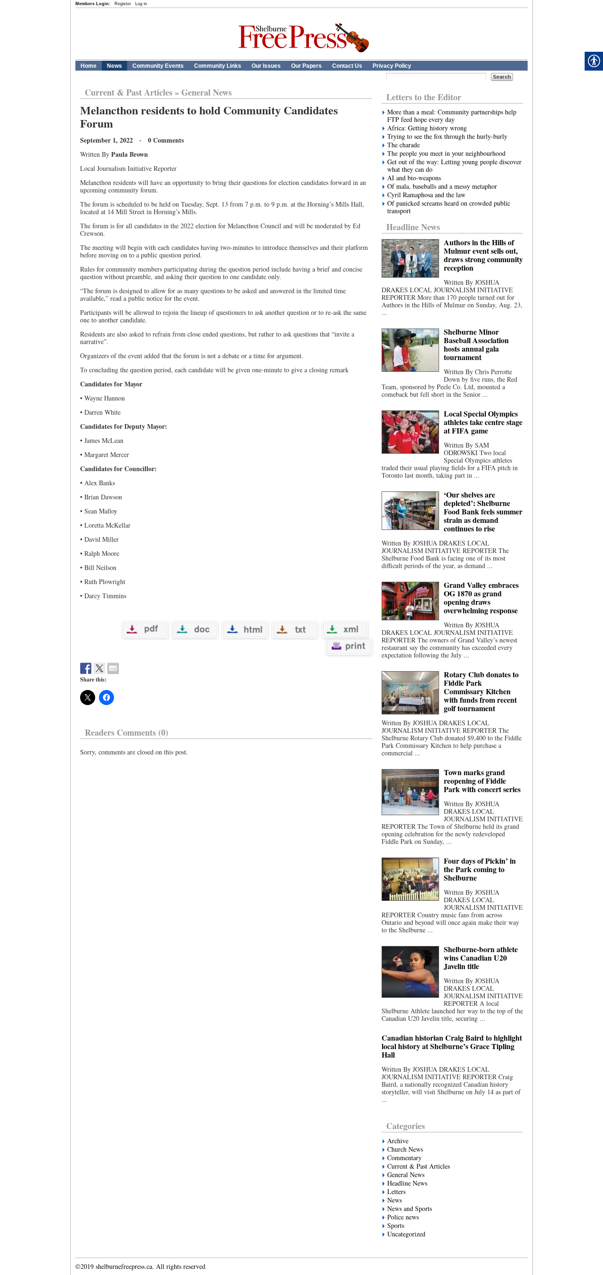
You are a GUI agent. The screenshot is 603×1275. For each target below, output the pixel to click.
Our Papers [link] (306, 66)
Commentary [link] (404, 1158)
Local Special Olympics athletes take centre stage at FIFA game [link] (483, 422)
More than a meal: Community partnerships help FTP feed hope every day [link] (451, 115)
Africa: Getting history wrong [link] (427, 128)
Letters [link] (396, 1191)
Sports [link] (395, 1225)
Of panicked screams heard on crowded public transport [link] (448, 207)
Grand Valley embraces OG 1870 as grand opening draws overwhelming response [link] (481, 597)
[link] (307, 57)
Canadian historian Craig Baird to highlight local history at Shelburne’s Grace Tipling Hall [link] (452, 1046)
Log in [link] (141, 3)
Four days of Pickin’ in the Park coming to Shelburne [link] (480, 869)
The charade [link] (403, 145)
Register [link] (122, 3)
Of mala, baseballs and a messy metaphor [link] (442, 186)
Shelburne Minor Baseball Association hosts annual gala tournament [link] (476, 344)
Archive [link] (397, 1141)
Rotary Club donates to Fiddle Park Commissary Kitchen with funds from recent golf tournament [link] (481, 691)
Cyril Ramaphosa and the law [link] (426, 195)
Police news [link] (403, 1217)
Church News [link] (405, 1149)
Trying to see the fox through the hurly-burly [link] (447, 136)
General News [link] (206, 92)
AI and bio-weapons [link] (415, 178)
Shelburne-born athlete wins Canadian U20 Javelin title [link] (481, 957)
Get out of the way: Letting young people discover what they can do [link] (454, 165)
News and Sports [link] (409, 1208)
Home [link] (89, 66)
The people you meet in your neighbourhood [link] (446, 153)
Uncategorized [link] (406, 1234)
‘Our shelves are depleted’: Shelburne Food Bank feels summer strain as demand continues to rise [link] (483, 511)
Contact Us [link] (347, 66)
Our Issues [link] (266, 66)
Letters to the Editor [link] (423, 97)
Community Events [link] (158, 66)
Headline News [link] (413, 227)
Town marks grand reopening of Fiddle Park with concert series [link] (482, 780)
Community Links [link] (217, 66)
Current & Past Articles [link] (128, 92)
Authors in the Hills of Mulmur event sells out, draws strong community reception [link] (483, 255)
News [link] (114, 66)
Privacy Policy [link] (392, 66)
